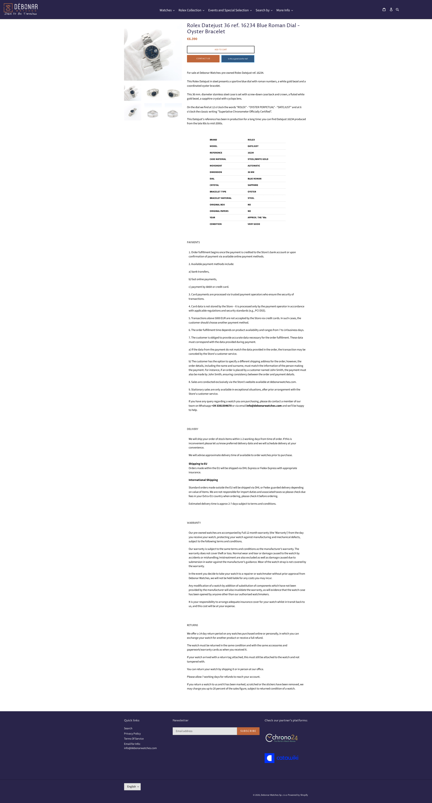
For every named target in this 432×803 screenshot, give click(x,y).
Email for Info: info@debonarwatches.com (140, 746)
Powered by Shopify (298, 795)
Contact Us (203, 58)
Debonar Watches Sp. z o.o (274, 795)
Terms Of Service (134, 739)
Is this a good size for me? (238, 59)
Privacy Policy (132, 734)
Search (128, 728)
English (131, 787)
